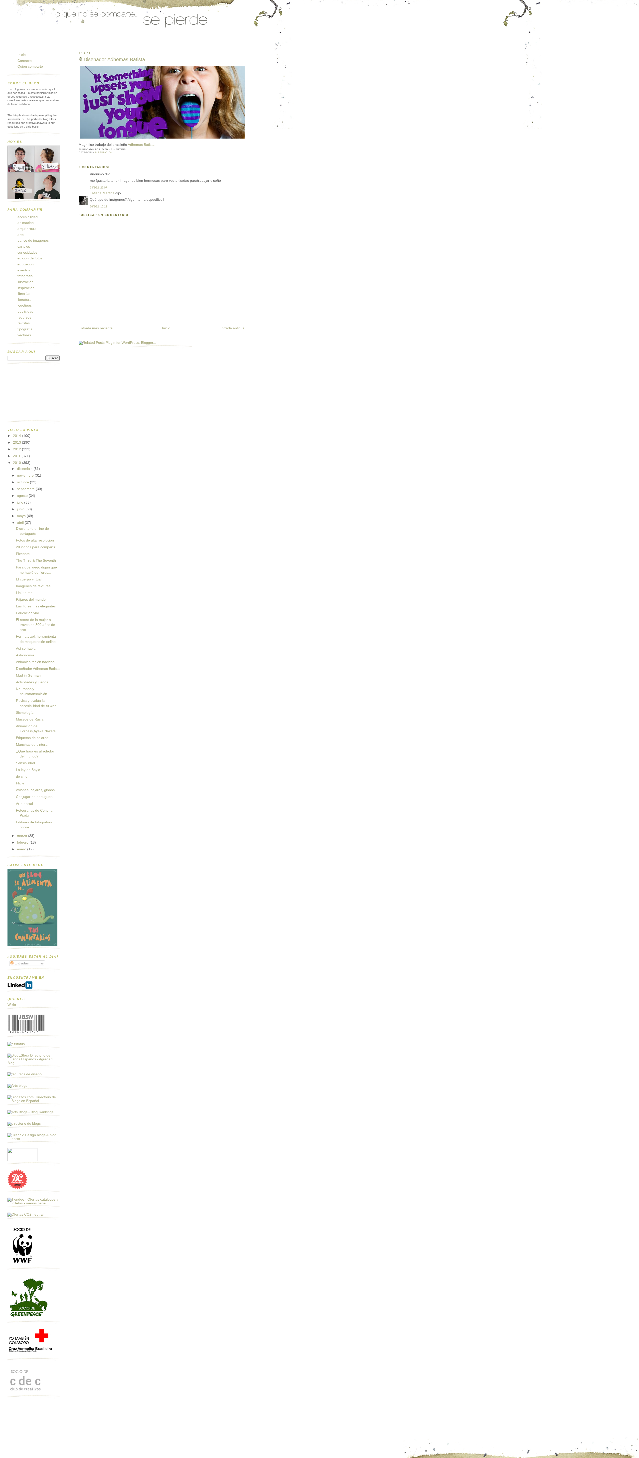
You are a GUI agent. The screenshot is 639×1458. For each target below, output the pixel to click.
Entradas (21, 963)
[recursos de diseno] (24, 1074)
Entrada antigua (232, 328)
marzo (22, 836)
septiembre (26, 489)
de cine (21, 776)
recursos (24, 317)
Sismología (24, 713)
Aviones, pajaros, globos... (37, 790)
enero (22, 849)
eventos (23, 270)
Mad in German (28, 675)
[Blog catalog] (17, 1188)
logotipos (24, 305)
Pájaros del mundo (31, 599)
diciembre (25, 469)
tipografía (24, 329)
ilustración (25, 282)
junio (21, 509)
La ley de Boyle (28, 770)
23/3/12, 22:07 (98, 187)
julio (20, 502)
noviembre (26, 475)
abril (21, 523)
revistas (23, 323)
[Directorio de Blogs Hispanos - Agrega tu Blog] (33, 1063)
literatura (24, 300)
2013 (17, 442)
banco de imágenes (33, 240)
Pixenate (23, 554)
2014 (17, 436)
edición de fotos (29, 258)
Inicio (166, 328)
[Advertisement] (32, 394)
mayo (22, 516)
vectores (24, 335)
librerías (23, 294)
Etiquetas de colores (32, 738)
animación (25, 223)
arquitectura (26, 229)
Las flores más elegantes (36, 606)
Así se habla (25, 648)
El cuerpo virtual (28, 579)
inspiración (104, 152)
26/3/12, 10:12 (98, 206)
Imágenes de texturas (33, 586)
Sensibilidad (25, 763)
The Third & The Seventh (36, 560)
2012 (17, 449)
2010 (17, 463)
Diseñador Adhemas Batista (114, 59)
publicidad (25, 311)
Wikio (11, 1005)
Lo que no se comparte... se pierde (46, 43)
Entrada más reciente (96, 328)
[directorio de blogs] (24, 1123)
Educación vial (27, 613)
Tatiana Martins (102, 193)
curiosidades (27, 252)
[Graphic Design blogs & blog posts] (33, 1139)
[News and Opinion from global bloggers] (22, 1160)
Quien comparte (30, 66)
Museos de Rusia (29, 719)
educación (25, 264)
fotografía (25, 276)
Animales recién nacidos (35, 662)
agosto (23, 496)
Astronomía (25, 655)
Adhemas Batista (141, 145)
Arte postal (24, 804)
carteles (23, 246)
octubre (23, 482)
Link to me (24, 593)
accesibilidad (27, 217)
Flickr (20, 783)
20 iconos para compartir (35, 547)
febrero (23, 842)
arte (20, 235)
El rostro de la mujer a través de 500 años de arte (35, 625)
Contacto (24, 61)
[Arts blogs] (17, 1086)
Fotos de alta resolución (35, 540)
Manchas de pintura (31, 744)
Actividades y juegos (32, 682)
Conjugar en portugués (34, 797)
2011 (17, 456)
